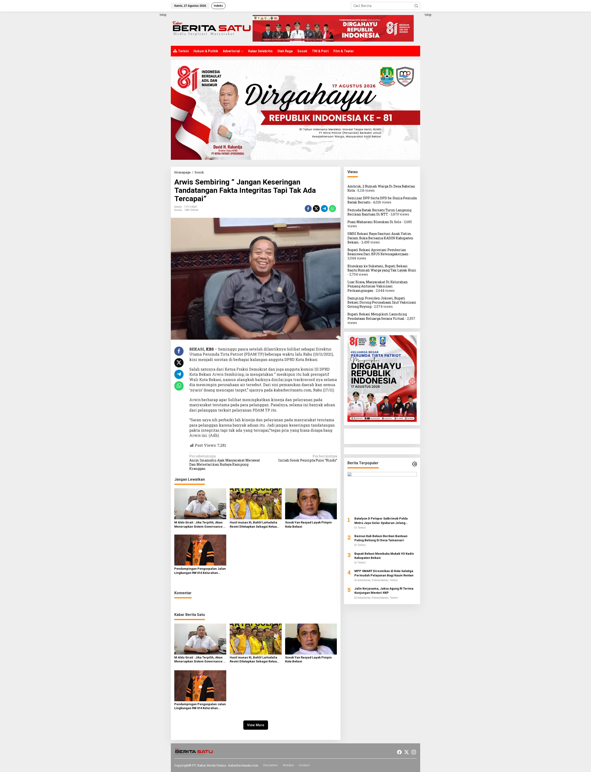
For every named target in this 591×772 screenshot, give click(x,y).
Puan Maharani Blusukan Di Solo (374, 222)
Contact (304, 765)
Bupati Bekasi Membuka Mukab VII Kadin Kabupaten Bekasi (384, 556)
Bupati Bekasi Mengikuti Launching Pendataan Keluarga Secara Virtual (377, 316)
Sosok (178, 210)
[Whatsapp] (332, 208)
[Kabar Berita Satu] (211, 28)
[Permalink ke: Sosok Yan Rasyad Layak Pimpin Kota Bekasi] (311, 503)
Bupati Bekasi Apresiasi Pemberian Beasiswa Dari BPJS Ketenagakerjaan (377, 252)
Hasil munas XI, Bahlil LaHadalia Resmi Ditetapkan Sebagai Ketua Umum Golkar (253, 525)
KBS (210, 349)
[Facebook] (399, 752)
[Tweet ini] (316, 208)
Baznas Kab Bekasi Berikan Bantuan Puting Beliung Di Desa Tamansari (380, 538)
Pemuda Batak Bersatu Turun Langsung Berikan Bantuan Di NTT (379, 212)
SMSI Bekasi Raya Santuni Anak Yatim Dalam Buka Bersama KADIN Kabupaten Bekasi (380, 238)
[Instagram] (414, 752)
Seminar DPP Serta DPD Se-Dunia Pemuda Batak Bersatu (382, 200)
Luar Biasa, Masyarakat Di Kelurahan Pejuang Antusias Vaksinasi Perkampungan (377, 286)
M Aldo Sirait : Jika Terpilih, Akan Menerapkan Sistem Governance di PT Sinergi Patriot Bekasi (200, 525)
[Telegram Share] (324, 208)
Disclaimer (270, 765)
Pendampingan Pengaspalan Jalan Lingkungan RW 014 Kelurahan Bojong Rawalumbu (200, 571)
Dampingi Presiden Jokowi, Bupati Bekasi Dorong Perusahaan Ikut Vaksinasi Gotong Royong (381, 302)
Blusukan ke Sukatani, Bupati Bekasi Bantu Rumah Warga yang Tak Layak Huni (381, 268)
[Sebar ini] (308, 208)
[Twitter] (407, 752)
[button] (416, 6)
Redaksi (288, 765)
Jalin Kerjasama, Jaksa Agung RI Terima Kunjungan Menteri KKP (383, 590)
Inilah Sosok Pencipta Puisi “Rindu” (307, 458)
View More (255, 725)
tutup (163, 14)
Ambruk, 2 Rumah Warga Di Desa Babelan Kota (381, 188)
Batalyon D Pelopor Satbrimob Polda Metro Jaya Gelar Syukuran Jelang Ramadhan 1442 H (381, 521)
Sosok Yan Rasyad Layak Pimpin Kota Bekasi (308, 524)
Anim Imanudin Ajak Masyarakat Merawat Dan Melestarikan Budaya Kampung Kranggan (224, 462)
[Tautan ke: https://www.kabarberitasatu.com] (414, 464)
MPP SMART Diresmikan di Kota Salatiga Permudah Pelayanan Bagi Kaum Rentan (383, 573)
